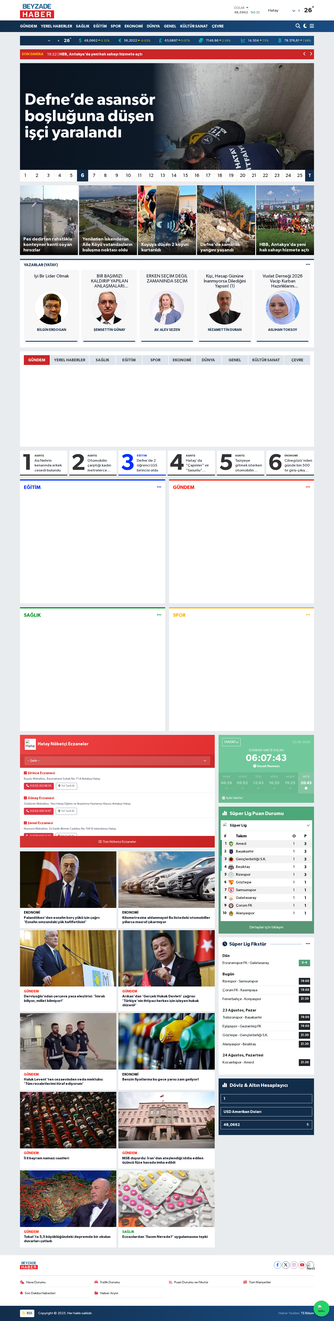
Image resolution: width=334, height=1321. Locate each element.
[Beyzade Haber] (37, 10)
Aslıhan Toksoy (282, 330)
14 (174, 175)
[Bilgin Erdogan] (52, 308)
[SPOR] (308, 615)
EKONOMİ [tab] (182, 360)
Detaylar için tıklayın (266, 927)
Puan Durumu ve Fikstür (191, 1282)
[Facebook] (277, 1265)
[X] (285, 1265)
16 (196, 175)
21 (254, 175)
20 (242, 175)
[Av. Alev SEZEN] (167, 308)
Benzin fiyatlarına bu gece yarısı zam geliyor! (160, 1079)
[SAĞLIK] (159, 615)
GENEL (170, 26)
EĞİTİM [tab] (129, 360)
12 (151, 175)
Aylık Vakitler (234, 798)
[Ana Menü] (311, 26)
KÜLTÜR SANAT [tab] (266, 360)
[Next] (310, 1265)
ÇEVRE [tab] (297, 360)
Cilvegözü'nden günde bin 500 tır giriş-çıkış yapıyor (298, 466)
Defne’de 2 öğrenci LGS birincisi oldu (147, 465)
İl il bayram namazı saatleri (46, 1158)
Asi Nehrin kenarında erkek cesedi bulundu (48, 465)
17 (208, 175)
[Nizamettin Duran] (225, 308)
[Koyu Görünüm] (304, 26)
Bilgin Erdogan (51, 330)
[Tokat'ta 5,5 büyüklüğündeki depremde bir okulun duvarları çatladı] (68, 1198)
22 (265, 175)
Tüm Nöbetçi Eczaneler (119, 841)
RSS (29, 1313)
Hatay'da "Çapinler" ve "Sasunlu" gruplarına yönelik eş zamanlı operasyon (197, 466)
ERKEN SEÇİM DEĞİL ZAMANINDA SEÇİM (167, 278)
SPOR (116, 26)
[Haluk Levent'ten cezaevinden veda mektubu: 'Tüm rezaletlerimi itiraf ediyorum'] (68, 1041)
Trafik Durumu (110, 1282)
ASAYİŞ (39, 455)
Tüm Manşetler (260, 1282)
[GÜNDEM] (308, 487)
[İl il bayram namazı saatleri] (68, 1120)
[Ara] (298, 26)
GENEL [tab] (235, 360)
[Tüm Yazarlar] (308, 265)
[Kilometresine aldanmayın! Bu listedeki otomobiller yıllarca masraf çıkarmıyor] (166, 879)
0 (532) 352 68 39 (40, 786)
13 (162, 175)
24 (288, 175)
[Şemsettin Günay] (109, 308)
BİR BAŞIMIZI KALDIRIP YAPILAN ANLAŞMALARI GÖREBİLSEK (109, 281)
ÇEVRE (218, 26)
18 (219, 175)
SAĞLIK (83, 26)
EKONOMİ (134, 26)
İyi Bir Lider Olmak (51, 276)
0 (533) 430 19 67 (40, 811)
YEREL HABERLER (56, 26)
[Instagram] (294, 1265)
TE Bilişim (307, 1313)
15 (185, 175)
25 (299, 175)
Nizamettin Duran (225, 330)
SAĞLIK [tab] (102, 360)
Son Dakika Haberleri (40, 1293)
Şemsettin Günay (109, 330)
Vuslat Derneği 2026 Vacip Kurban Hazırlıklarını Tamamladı (283, 281)
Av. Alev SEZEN (167, 330)
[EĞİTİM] (159, 487)
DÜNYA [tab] (208, 360)
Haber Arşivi (109, 1293)
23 (276, 175)
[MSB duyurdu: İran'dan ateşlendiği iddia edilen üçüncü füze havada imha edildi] (166, 1120)
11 (140, 175)
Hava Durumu (36, 1282)
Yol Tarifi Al (68, 786)
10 (128, 175)
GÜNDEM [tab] (36, 360)
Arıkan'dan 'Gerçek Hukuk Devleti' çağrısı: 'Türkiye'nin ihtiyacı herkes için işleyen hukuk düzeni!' (160, 1000)
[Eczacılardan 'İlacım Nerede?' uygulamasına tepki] (166, 1198)
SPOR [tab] (155, 360)
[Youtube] (302, 1265)
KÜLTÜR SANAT (194, 26)
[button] (304, 54)
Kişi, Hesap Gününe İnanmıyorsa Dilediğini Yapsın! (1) (225, 281)
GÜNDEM (28, 26)
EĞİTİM (100, 26)
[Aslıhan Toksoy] (283, 308)
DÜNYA (153, 26)
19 (231, 175)
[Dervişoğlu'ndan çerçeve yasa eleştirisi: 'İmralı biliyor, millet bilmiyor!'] (68, 958)
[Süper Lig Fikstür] (308, 944)
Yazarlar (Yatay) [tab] (41, 265)
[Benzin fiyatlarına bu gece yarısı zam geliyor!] (166, 1041)
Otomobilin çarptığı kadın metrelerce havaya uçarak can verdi (99, 466)
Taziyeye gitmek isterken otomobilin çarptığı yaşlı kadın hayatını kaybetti (248, 466)
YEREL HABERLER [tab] (69, 360)
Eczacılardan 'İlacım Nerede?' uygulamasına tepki (165, 1237)
